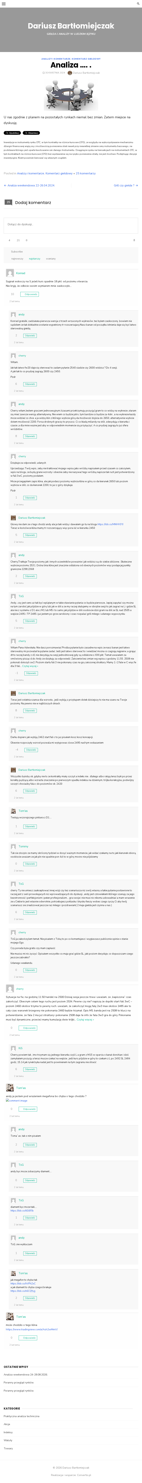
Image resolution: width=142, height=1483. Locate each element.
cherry (22, 355)
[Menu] (3, 3)
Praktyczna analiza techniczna (21, 1416)
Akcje (7, 1424)
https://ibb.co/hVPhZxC (23, 1283)
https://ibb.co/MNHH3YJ (110, 524)
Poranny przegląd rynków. (19, 1382)
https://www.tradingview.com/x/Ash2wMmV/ (32, 1329)
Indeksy (8, 1432)
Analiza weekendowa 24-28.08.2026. (26, 1374)
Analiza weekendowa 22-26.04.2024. (31, 185)
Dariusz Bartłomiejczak (71, 26)
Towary (8, 1448)
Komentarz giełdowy (86, 58)
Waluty (8, 1440)
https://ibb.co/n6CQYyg (23, 1291)
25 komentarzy (86, 173)
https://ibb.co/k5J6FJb (22, 1210)
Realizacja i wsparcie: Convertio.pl (71, 1475)
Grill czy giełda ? (124, 185)
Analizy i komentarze (55, 58)
